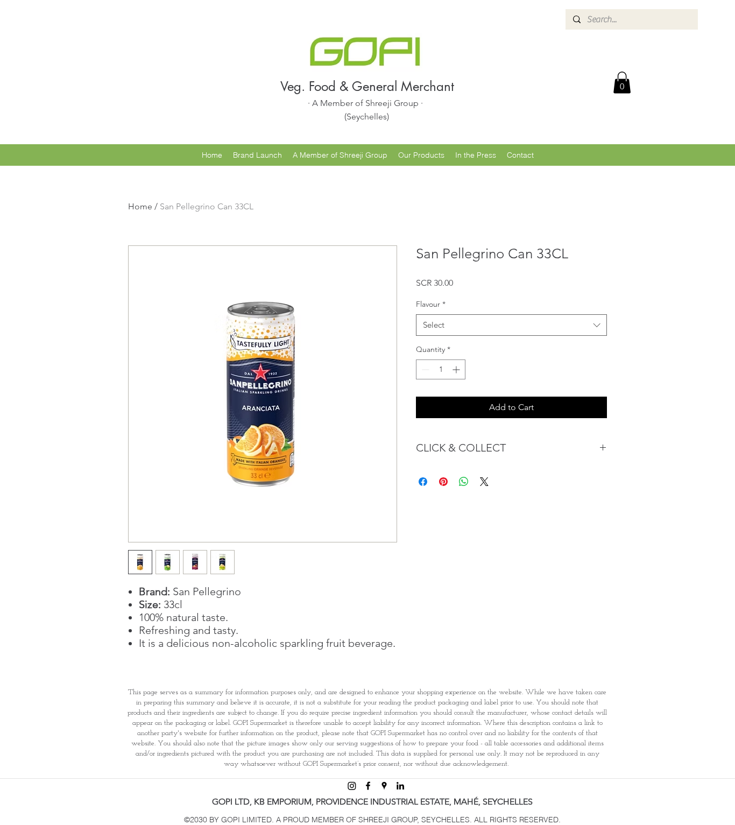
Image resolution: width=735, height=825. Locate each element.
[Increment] (457, 369)
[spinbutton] (440, 369)
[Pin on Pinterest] (443, 481)
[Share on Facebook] (422, 481)
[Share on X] (484, 481)
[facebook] (368, 785)
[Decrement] (424, 369)
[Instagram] (352, 785)
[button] (622, 83)
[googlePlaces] (384, 785)
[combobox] (511, 325)
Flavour (431, 304)
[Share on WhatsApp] (463, 481)
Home (140, 206)
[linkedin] (400, 785)
